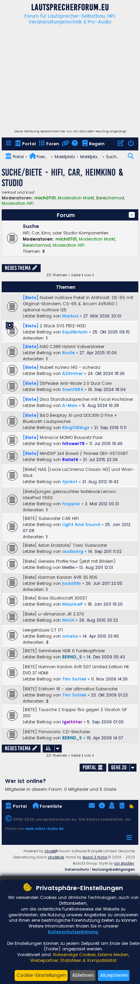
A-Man (69, 405)
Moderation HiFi (18, 203)
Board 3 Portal (95, 857)
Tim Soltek (74, 679)
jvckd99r (71, 583)
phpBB (50, 851)
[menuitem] (9, 144)
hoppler (71, 504)
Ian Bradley (124, 863)
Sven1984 (72, 389)
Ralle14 (70, 459)
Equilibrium (75, 332)
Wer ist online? (25, 781)
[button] (132, 215)
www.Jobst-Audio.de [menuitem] (44, 828)
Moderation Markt (76, 198)
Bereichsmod (110, 198)
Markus (70, 316)
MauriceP (72, 604)
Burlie (68, 353)
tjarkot (69, 482)
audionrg (72, 551)
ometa (70, 636)
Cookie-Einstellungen (41, 975)
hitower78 (73, 443)
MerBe (68, 567)
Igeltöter (72, 722)
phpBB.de (56, 857)
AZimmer (72, 373)
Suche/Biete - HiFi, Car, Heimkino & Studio (62, 177)
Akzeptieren (114, 975)
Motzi (68, 620)
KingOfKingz (75, 427)
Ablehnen (83, 975)
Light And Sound (81, 524)
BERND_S (72, 657)
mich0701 (45, 198)
